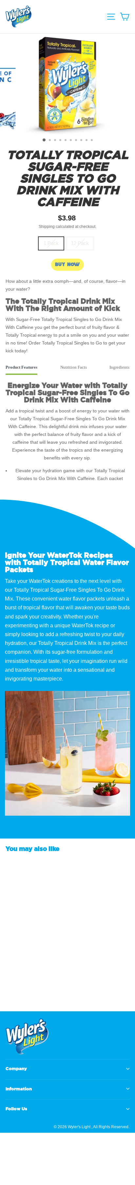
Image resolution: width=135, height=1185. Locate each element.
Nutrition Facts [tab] (73, 367)
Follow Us (16, 1109)
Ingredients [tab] (119, 367)
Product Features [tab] (21, 367)
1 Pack (51, 243)
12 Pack (80, 243)
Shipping (47, 226)
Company (16, 1068)
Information (19, 1089)
